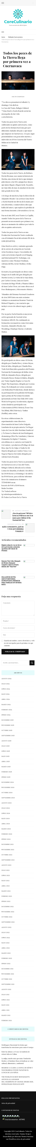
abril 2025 (6, 761)
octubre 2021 (7, 979)
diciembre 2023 (8, 844)
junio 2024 (6, 813)
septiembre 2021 (8, 984)
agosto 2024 (7, 803)
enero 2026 (6, 715)
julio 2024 (6, 808)
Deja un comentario (18, 96)
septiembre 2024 (8, 798)
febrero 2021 (7, 1020)
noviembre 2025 (8, 725)
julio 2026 (6, 684)
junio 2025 (6, 751)
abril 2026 (6, 699)
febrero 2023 (7, 896)
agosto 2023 (6, 865)
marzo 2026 (6, 704)
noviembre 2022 (8, 912)
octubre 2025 (7, 730)
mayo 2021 (5, 1005)
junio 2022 (6, 938)
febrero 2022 (7, 958)
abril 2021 (6, 1010)
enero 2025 (6, 777)
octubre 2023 (7, 855)
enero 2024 (6, 839)
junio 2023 (6, 875)
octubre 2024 (7, 792)
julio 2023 (6, 870)
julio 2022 (6, 932)
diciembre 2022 (8, 906)
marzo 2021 (6, 1015)
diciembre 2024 (8, 782)
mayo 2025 (6, 756)
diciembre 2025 (8, 720)
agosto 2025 (6, 741)
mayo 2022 (6, 943)
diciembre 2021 (7, 969)
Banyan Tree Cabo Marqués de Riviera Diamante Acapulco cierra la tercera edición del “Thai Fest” (11, 564)
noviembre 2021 (8, 974)
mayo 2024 (6, 818)
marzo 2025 (6, 767)
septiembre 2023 (8, 860)
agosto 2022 (6, 927)
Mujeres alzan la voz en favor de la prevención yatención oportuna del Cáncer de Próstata (12, 548)
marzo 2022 (6, 953)
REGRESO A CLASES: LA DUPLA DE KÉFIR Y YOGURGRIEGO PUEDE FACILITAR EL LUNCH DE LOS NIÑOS (17, 1070)
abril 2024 (6, 824)
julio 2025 (6, 746)
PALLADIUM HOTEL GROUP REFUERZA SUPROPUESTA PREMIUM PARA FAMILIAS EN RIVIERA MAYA (12, 580)
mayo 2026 (6, 694)
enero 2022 (6, 963)
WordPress (12, 1139)
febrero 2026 (7, 710)
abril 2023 (6, 886)
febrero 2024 (7, 834)
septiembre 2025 (8, 735)
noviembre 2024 (8, 787)
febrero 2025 (7, 772)
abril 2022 (6, 948)
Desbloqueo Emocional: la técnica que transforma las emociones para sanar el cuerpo (17, 1046)
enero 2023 (6, 901)
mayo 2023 (6, 881)
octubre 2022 (7, 917)
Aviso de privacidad (8, 1103)
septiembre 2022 (8, 922)
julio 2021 (5, 994)
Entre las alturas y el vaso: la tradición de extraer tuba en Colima (16, 1053)
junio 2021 (6, 1000)
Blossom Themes (20, 1136)
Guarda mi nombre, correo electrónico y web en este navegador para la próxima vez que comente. (19, 643)
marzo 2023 (6, 891)
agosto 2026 (6, 679)
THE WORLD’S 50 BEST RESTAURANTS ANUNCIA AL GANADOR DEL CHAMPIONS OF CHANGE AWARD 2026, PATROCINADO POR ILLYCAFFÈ (17, 1080)
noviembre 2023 (8, 850)
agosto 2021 (6, 989)
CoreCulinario (18, 21)
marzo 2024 (6, 829)
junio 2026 (6, 689)
